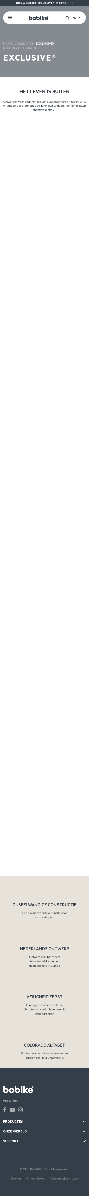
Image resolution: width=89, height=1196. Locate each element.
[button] (67, 17)
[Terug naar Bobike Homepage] (38, 17)
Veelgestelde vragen (64, 1178)
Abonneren (44, 869)
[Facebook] (4, 1110)
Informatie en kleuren (44, 161)
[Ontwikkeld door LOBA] (44, 1187)
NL (74, 18)
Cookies (16, 1178)
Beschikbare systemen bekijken (44, 359)
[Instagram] (20, 1110)
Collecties (24, 43)
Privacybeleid (35, 1178)
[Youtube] (12, 1110)
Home (7, 43)
